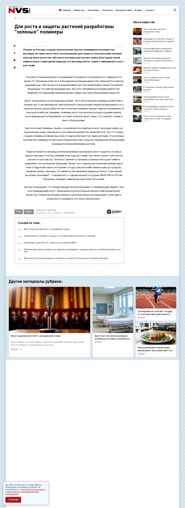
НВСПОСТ (22, 18)
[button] (115, 211)
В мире (138, 10)
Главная (66, 10)
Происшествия (124, 10)
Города (149, 10)
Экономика (93, 10)
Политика (107, 10)
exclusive (33, 18)
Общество (79, 10)
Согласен (13, 500)
